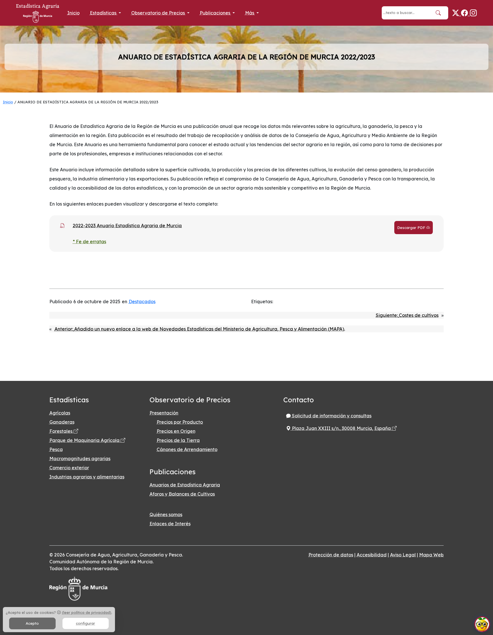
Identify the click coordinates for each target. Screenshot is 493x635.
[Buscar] (438, 12)
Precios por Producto (180, 422)
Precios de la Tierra (178, 440)
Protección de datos (330, 555)
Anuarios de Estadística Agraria (184, 485)
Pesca (56, 449)
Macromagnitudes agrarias (79, 458)
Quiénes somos (165, 514)
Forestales (61, 431)
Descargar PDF (411, 227)
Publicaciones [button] (215, 13)
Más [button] (250, 13)
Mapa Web (431, 555)
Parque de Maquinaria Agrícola (85, 440)
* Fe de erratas (89, 241)
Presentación (163, 413)
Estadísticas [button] (104, 13)
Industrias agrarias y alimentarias (86, 477)
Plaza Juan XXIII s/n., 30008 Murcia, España (341, 428)
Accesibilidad (372, 555)
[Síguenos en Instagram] (473, 13)
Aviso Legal (403, 555)
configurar (85, 623)
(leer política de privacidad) (86, 612)
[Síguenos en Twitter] (456, 13)
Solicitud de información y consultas (331, 416)
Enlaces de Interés (170, 524)
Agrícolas (59, 413)
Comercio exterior (69, 468)
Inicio (73, 13)
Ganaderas (61, 422)
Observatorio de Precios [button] (158, 13)
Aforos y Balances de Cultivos (182, 494)
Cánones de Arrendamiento (187, 449)
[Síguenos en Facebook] (465, 13)
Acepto (32, 623)
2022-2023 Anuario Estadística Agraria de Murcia (127, 225)
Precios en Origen (176, 431)
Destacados (142, 301)
